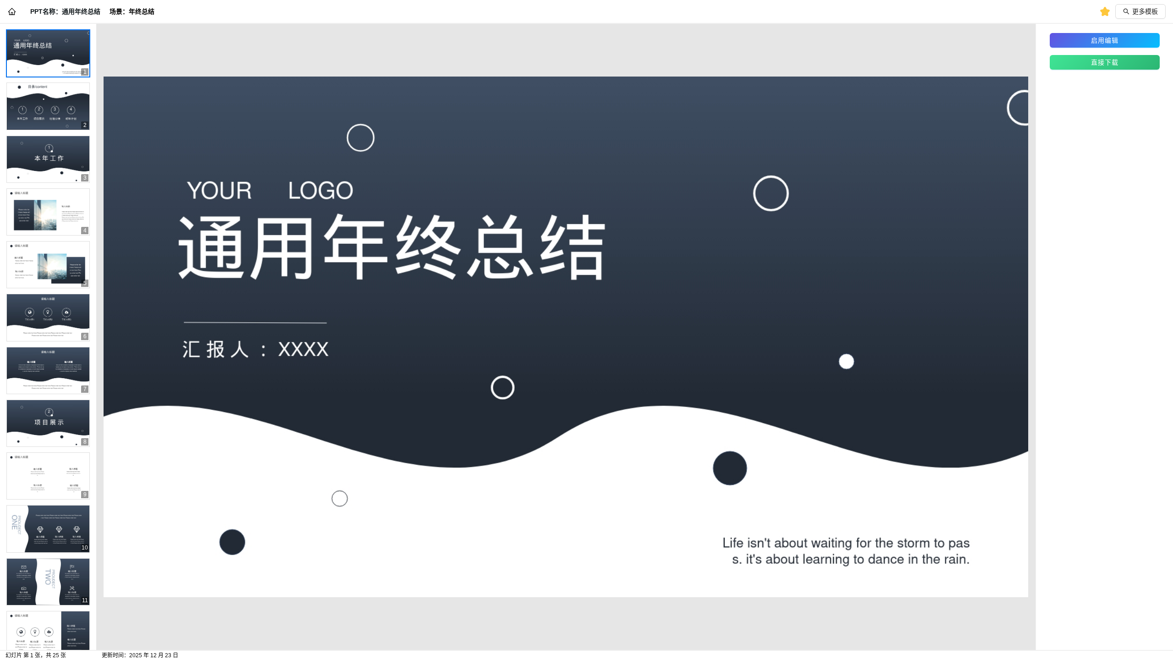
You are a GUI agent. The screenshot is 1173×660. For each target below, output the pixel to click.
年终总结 (141, 11)
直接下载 (1104, 62)
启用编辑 (1104, 40)
